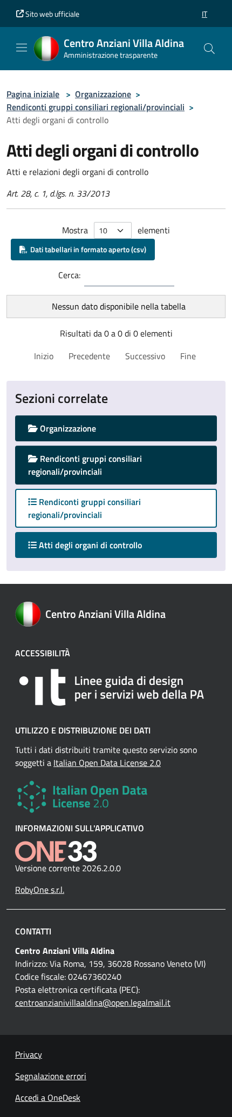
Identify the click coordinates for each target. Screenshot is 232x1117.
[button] (204, 14)
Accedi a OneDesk (47, 1097)
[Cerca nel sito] (209, 48)
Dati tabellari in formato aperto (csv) (86, 249)
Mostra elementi (116, 230)
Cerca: (69, 274)
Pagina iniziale (32, 94)
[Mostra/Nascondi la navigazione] (21, 47)
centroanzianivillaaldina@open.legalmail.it (92, 1002)
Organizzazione (103, 94)
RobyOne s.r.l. (39, 889)
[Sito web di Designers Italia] (116, 687)
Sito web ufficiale (51, 13)
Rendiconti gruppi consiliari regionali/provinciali (95, 106)
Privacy (28, 1054)
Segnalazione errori (50, 1075)
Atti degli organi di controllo (100, 544)
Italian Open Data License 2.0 (107, 762)
